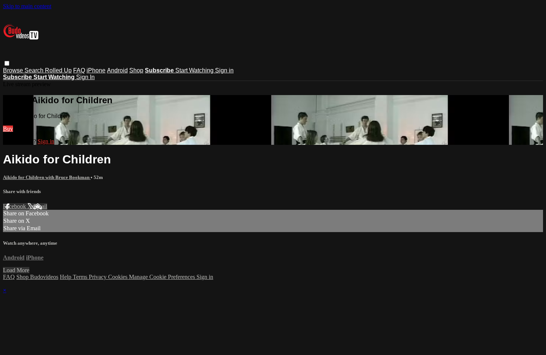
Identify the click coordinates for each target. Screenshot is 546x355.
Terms (81, 277)
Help (66, 277)
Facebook (15, 206)
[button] (6, 63)
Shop (136, 70)
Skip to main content (27, 6)
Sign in (224, 70)
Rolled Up (58, 70)
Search (35, 70)
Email (40, 206)
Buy (8, 129)
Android (117, 70)
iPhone (96, 70)
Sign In (85, 77)
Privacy (98, 277)
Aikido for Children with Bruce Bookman (47, 177)
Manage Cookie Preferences (162, 277)
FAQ (79, 70)
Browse (14, 70)
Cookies (118, 277)
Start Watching (195, 70)
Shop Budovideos (37, 277)
